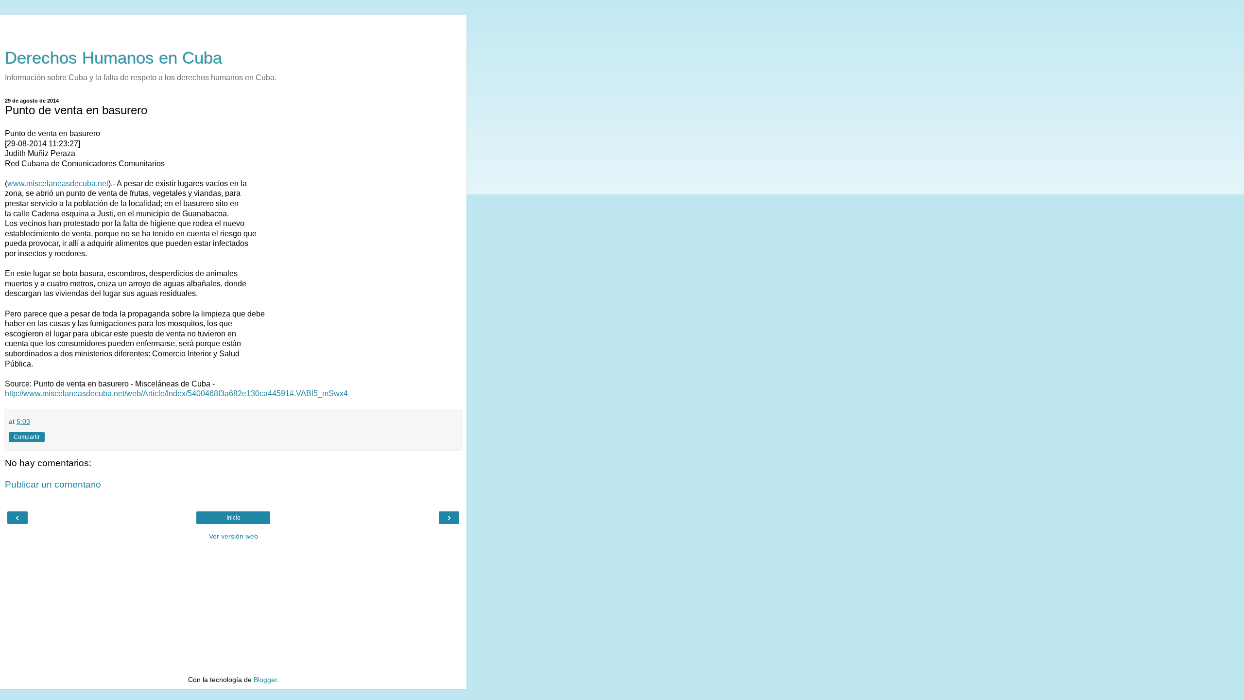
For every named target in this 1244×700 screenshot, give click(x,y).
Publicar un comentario (53, 484)
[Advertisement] (233, 27)
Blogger (265, 679)
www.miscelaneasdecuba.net (57, 183)
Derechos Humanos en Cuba (113, 58)
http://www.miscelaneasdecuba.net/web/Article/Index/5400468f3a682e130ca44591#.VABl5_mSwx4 (176, 393)
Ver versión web (233, 536)
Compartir (27, 437)
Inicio (233, 517)
